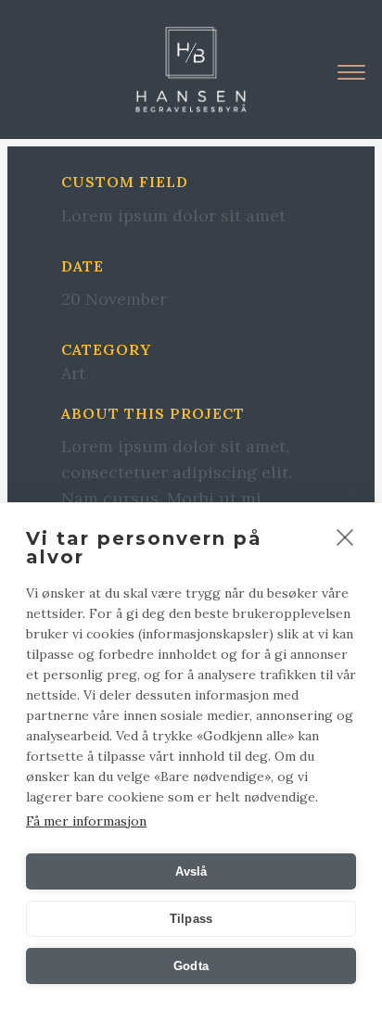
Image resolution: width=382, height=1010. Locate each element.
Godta (191, 966)
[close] (345, 536)
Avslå (191, 871)
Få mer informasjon (86, 821)
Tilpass (191, 919)
